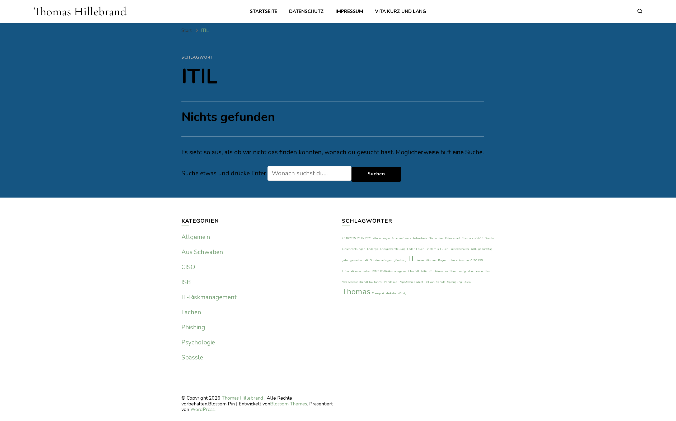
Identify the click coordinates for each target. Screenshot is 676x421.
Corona (466, 238)
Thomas (356, 291)
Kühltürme (436, 271)
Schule (440, 282)
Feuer (420, 249)
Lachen (191, 312)
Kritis (423, 271)
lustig (462, 271)
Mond (471, 271)
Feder (411, 249)
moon (479, 271)
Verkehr (391, 293)
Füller (444, 249)
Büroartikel (436, 238)
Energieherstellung (393, 249)
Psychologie (198, 342)
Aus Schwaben (202, 252)
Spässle (192, 357)
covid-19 (477, 238)
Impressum (349, 11)
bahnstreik (420, 238)
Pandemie (390, 282)
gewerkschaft (359, 260)
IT (411, 258)
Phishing (193, 327)
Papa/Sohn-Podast (411, 282)
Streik (467, 282)
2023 (368, 238)
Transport (378, 293)
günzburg (400, 260)
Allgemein (195, 237)
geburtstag (485, 249)
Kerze (420, 260)
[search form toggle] (639, 11)
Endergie (373, 249)
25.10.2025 (349, 238)
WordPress (202, 409)
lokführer (451, 271)
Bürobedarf (452, 238)
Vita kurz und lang (400, 11)
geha (345, 260)
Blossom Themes (288, 404)
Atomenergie (381, 238)
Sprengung (454, 282)
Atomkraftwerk (401, 238)
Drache (489, 238)
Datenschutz (306, 11)
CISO (188, 267)
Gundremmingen (381, 260)
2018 (360, 238)
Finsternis (432, 249)
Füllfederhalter (459, 249)
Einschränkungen (353, 249)
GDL (474, 249)
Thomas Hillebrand (80, 11)
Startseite (263, 11)
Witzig (402, 293)
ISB (186, 282)
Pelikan (430, 282)
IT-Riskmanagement (209, 297)
